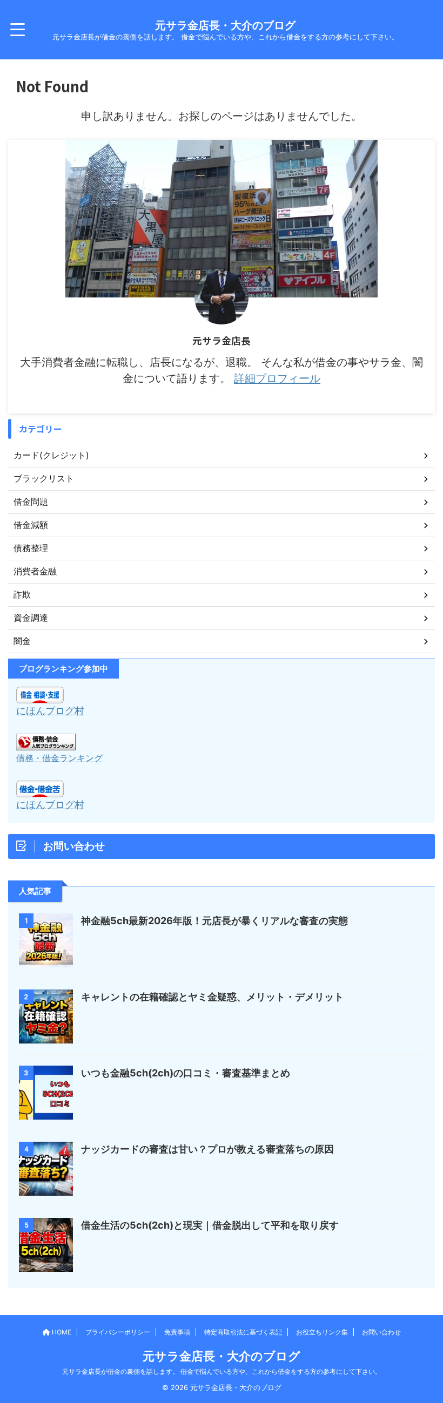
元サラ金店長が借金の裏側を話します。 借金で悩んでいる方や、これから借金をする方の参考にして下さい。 (221, 1371)
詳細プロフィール (277, 378)
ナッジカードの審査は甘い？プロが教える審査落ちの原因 (207, 1149)
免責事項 (177, 1332)
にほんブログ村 (50, 710)
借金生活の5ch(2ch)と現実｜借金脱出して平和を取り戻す (210, 1225)
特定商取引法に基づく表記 (243, 1332)
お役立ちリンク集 (322, 1332)
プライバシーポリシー (117, 1332)
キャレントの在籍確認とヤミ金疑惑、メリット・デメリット (212, 996)
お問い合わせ (381, 1332)
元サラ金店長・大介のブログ (225, 25)
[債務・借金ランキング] (46, 742)
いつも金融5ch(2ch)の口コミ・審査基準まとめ (185, 1073)
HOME (60, 1332)
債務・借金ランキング (59, 758)
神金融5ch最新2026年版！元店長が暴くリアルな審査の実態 (214, 920)
